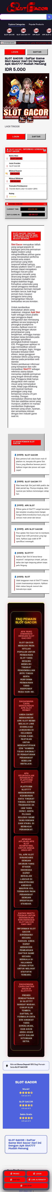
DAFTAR (37, 52)
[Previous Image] (5, 97)
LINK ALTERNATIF (38, 1180)
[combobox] (23, 17)
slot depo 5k (25, 1191)
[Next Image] (47, 97)
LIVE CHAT (27, 1186)
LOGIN (15, 52)
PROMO (16, 1174)
